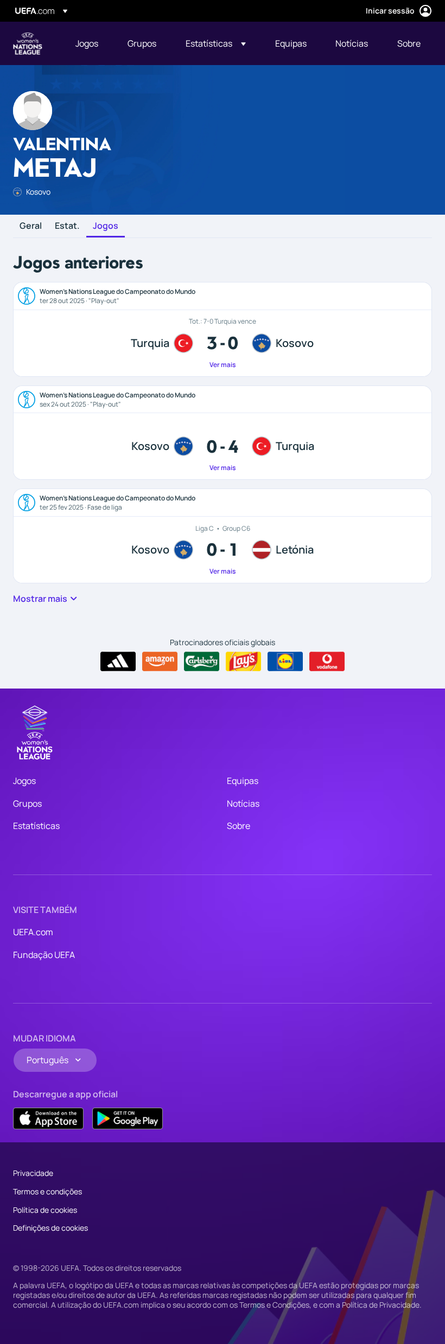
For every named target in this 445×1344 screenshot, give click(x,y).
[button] (216, 43)
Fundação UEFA (44, 955)
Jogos (105, 226)
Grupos (27, 803)
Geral (31, 226)
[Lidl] (285, 661)
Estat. (67, 226)
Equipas (242, 781)
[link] (86, 43)
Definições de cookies (50, 1228)
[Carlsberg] (201, 661)
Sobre (238, 826)
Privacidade (33, 1173)
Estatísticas (36, 826)
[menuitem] (87, 43)
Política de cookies (45, 1210)
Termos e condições (47, 1191)
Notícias (243, 803)
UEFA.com (33, 932)
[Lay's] (243, 661)
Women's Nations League (27, 43)
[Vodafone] (327, 661)
